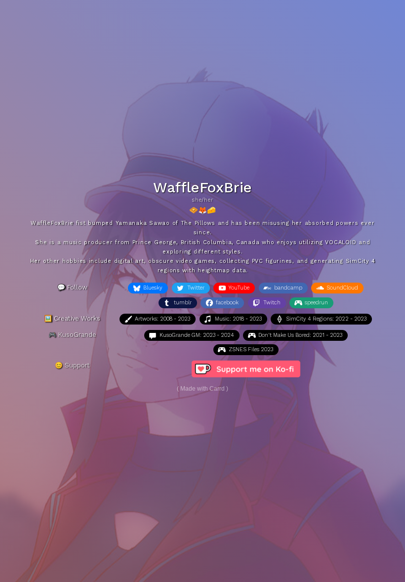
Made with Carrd (202, 388)
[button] (148, 288)
